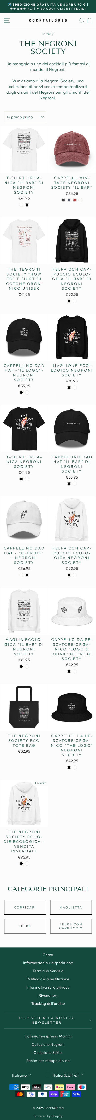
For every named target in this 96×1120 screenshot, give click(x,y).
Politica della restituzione (48, 979)
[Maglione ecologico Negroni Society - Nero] (69, 387)
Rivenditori (48, 995)
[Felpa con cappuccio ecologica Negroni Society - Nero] (69, 575)
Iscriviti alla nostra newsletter (47, 1020)
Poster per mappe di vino (48, 1060)
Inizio (46, 34)
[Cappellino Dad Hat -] (21, 392)
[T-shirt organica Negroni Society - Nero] (21, 479)
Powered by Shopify (48, 1116)
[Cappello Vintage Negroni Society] (63, 200)
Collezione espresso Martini (48, 1036)
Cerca (48, 954)
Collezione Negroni (48, 1044)
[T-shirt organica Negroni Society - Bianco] (27, 479)
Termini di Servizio (48, 971)
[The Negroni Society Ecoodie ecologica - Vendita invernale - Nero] (21, 863)
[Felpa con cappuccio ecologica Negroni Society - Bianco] (75, 575)
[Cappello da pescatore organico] (69, 671)
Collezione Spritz (47, 1052)
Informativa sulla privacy (48, 987)
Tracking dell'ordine (48, 1003)
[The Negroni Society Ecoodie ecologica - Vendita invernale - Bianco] (27, 863)
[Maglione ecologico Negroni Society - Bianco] (75, 387)
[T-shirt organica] (21, 205)
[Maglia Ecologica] (21, 666)
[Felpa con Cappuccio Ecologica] (69, 301)
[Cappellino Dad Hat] (69, 483)
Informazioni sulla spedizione (48, 962)
